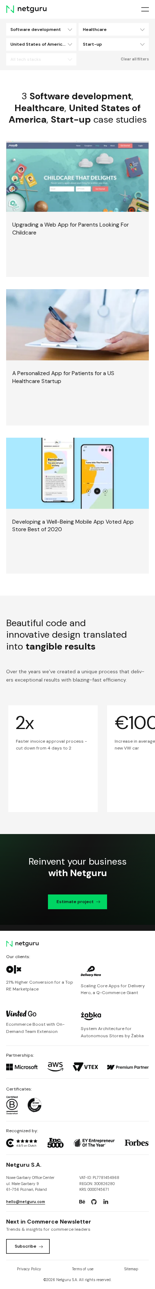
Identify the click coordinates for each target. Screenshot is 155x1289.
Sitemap (131, 1269)
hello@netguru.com (25, 1201)
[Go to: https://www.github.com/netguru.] (94, 1202)
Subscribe (25, 1246)
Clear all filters (135, 59)
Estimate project (75, 902)
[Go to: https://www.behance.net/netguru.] (82, 1202)
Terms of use (82, 1269)
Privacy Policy (29, 1269)
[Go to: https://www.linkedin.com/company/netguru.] (105, 1202)
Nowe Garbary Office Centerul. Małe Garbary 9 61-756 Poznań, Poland (30, 1183)
